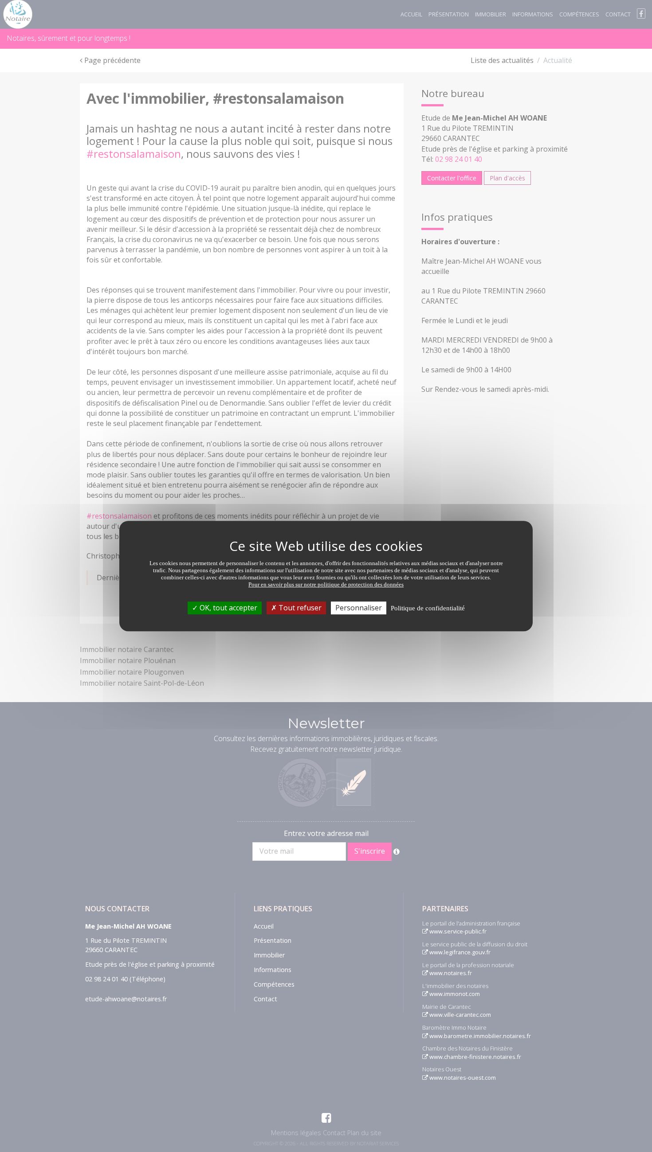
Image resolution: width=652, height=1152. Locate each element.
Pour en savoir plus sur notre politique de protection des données (326, 584)
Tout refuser (299, 608)
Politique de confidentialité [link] (428, 608)
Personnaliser (358, 608)
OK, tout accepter (227, 608)
